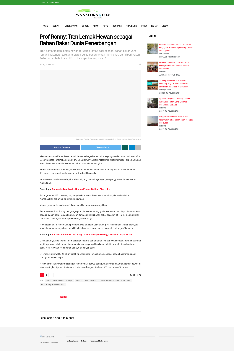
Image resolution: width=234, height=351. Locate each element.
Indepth (56, 26)
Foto (105, 26)
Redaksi (83, 340)
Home (45, 26)
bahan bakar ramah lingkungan (59, 280)
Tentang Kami (72, 340)
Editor (63, 296)
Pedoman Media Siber (99, 340)
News (95, 26)
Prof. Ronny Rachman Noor (53, 284)
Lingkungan (71, 26)
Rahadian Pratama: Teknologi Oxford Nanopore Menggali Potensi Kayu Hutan (92, 234)
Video (165, 26)
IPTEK (144, 26)
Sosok (85, 26)
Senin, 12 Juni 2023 (47, 64)
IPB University (91, 280)
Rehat (154, 26)
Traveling (131, 26)
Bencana (117, 26)
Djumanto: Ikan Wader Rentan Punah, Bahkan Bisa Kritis (81, 189)
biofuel (79, 280)
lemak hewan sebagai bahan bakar (116, 280)
